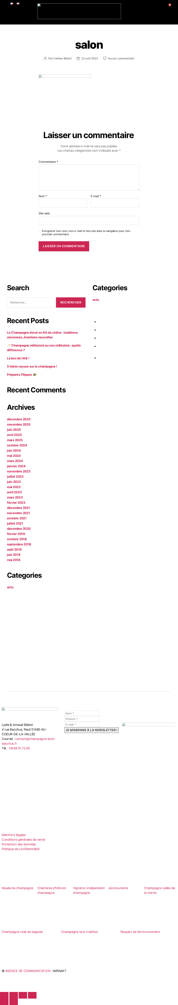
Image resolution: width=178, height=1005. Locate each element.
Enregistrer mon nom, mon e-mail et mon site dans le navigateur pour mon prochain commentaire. (86, 232)
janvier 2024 (16, 466)
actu (10, 587)
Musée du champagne (17, 888)
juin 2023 (14, 482)
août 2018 (14, 549)
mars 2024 (15, 461)
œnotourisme (118, 888)
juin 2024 (14, 450)
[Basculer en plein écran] (13, 995)
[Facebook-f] (7, 777)
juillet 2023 (15, 476)
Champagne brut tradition (79, 932)
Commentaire (48, 161)
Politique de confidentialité (20, 849)
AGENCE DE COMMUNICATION (27, 971)
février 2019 (16, 534)
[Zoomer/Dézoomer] (4, 995)
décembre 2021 (18, 508)
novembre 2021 (18, 513)
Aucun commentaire (121, 58)
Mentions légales (14, 835)
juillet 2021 (15, 523)
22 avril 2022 (89, 58)
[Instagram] (17, 777)
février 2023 (16, 502)
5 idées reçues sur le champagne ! (32, 366)
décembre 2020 (19, 528)
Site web (44, 213)
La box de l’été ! (18, 358)
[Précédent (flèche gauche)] (4, 1002)
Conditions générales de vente (23, 839)
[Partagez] (23, 995)
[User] (163, 7)
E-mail (96, 196)
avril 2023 (14, 492)
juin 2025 (14, 429)
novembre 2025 (19, 424)
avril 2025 (14, 435)
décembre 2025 (19, 419)
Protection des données (19, 844)
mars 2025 (15, 440)
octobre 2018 (17, 539)
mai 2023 (14, 487)
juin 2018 (14, 555)
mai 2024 (14, 456)
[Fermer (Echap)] (32, 995)
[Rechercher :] (30, 303)
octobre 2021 (17, 518)
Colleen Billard (62, 58)
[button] (89, 22)
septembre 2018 (19, 544)
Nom (43, 196)
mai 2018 (13, 560)
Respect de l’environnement (140, 932)
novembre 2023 (19, 471)
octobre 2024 (17, 445)
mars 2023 (15, 497)
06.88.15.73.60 (19, 748)
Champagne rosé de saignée (22, 932)
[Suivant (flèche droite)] (13, 1002)
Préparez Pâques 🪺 (21, 374)
